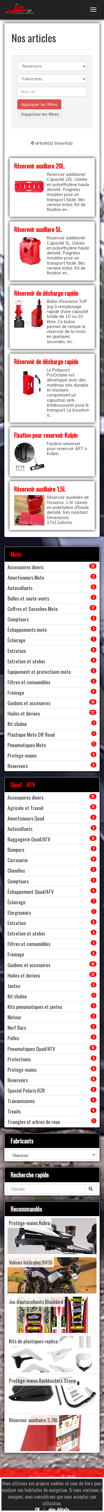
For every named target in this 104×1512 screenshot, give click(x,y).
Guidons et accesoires (29, 703)
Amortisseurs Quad (26, 818)
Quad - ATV (23, 784)
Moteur (14, 1017)
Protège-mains (22, 755)
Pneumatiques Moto (27, 745)
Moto (16, 554)
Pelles (13, 1038)
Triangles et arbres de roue (34, 1121)
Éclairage (16, 640)
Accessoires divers (25, 567)
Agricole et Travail (25, 808)
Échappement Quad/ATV (31, 891)
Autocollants (20, 588)
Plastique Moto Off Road (31, 734)
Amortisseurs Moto (26, 577)
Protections (19, 1059)
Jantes (14, 985)
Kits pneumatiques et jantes (35, 1006)
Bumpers (16, 849)
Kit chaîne (17, 723)
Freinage (16, 692)
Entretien (17, 650)
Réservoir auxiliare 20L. (39, 165)
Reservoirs (18, 765)
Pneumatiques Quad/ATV (31, 1048)
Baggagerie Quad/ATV (29, 839)
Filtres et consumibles (29, 682)
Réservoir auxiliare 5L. (38, 229)
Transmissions (21, 1101)
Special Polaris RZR (26, 1090)
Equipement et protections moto (39, 671)
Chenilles (16, 870)
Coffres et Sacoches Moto (33, 608)
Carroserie (18, 860)
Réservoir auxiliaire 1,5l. (40, 488)
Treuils (14, 1111)
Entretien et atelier (26, 661)
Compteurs (18, 619)
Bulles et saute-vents (28, 598)
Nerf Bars (17, 1027)
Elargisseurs (19, 912)
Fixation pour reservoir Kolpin (46, 434)
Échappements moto (27, 629)
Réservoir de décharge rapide (46, 292)
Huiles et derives (24, 713)
